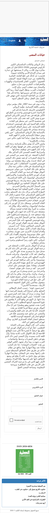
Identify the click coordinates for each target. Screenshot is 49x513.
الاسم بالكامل (38, 379)
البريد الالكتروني (37, 387)
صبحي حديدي (40, 60)
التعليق (40, 404)
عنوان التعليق (38, 396)
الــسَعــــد (42, 493)
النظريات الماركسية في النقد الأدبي (33, 499)
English (12, 40)
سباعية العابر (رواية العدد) (36, 496)
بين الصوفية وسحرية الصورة (35, 486)
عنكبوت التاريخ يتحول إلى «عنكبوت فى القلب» (30, 489)
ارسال (39, 428)
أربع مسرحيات (40, 503)
